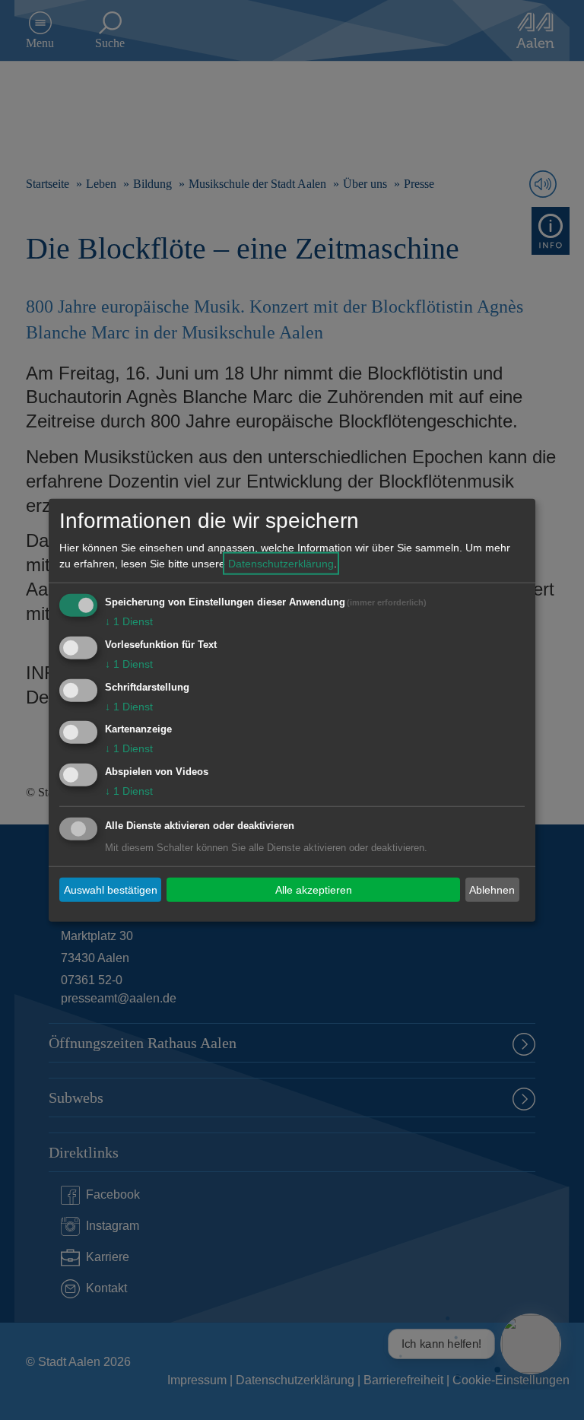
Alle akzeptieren (313, 889)
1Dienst (129, 621)
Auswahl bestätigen (110, 889)
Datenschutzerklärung (281, 564)
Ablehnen (492, 889)
